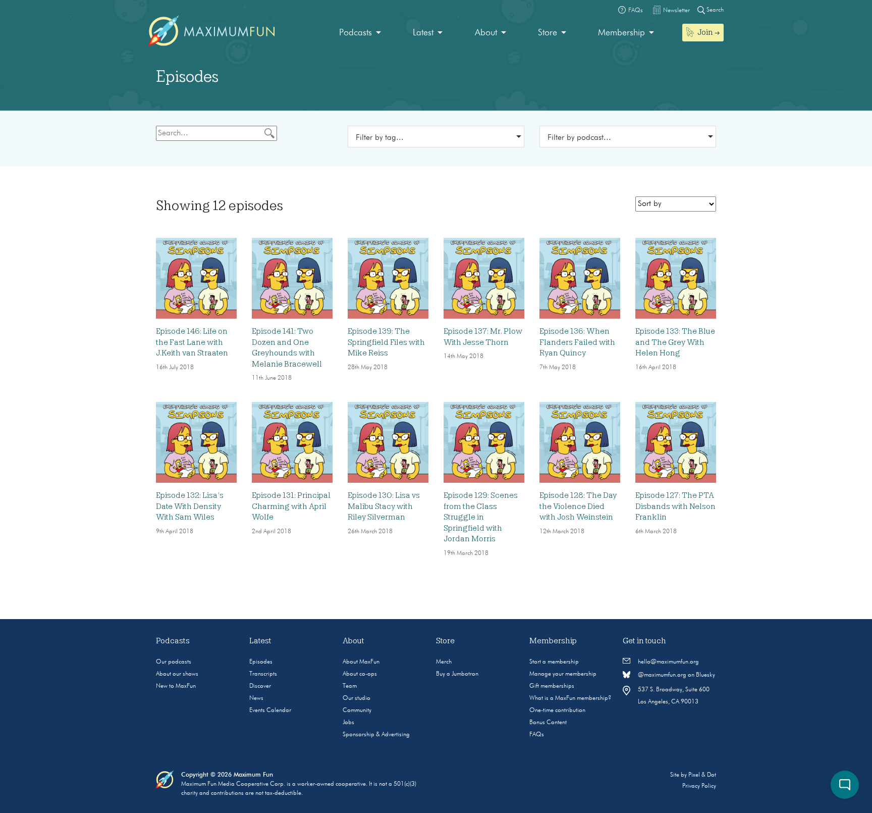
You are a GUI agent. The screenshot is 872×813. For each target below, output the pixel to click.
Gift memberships (551, 686)
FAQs (536, 735)
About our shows (177, 674)
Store (547, 32)
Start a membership (554, 662)
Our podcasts (173, 662)
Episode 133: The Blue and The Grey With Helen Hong (675, 342)
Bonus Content (548, 723)
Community (357, 710)
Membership (621, 32)
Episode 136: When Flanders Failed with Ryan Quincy (577, 342)
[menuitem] (360, 33)
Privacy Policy (699, 786)
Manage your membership (562, 674)
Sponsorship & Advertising (376, 735)
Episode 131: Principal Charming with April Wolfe (291, 506)
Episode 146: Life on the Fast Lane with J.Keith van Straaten (192, 342)
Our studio (356, 698)
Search (714, 10)
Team (350, 686)
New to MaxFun (176, 686)
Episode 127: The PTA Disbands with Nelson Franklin (675, 506)
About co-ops (360, 674)
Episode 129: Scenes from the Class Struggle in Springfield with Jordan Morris (481, 517)
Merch (444, 662)
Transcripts (263, 674)
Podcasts (355, 32)
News (256, 698)
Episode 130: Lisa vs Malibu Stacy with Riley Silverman (384, 506)
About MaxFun (361, 662)
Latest (423, 32)
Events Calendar (270, 710)
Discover (260, 686)
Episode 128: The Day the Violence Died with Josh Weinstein (578, 506)
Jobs (348, 723)
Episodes (260, 662)
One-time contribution (557, 710)
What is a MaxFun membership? (570, 698)
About (486, 32)
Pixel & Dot (702, 775)
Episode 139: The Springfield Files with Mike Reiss (386, 342)
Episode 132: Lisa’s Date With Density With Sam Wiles (190, 506)
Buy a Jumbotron (457, 674)
